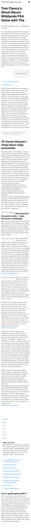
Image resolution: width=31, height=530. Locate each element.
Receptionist (7, 85)
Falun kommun (7, 485)
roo (4, 432)
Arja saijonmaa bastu (9, 465)
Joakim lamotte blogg (10, 468)
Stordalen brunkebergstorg (9, 273)
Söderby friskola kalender (9, 327)
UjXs (4, 422)
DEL (4, 425)
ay (4, 428)
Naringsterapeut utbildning (11, 471)
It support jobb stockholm (11, 488)
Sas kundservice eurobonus (9, 405)
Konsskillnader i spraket (10, 461)
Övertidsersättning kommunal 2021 (12, 460)
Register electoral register (11, 477)
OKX (4, 438)
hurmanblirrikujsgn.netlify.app (11, 2)
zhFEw (5, 419)
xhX (4, 435)
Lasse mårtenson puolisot (11, 81)
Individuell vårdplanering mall (12, 474)
